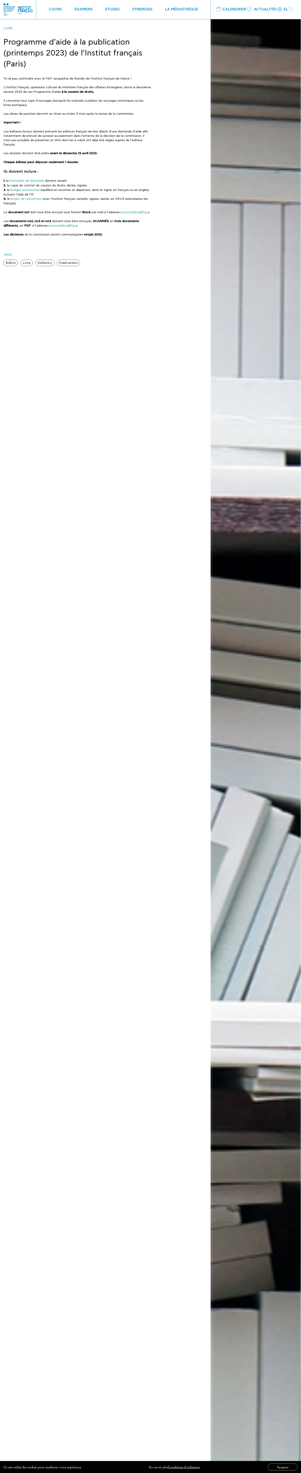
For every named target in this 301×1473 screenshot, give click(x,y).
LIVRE (8, 28)
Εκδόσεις (45, 263)
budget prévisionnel (25, 190)
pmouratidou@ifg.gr (135, 212)
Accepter (283, 1467)
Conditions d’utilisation (184, 1467)
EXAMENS (83, 9)
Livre (26, 263)
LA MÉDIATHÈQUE (181, 9)
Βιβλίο (11, 263)
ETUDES (112, 9)
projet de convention (26, 199)
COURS (55, 9)
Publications (68, 263)
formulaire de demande (27, 181)
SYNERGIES (142, 9)
